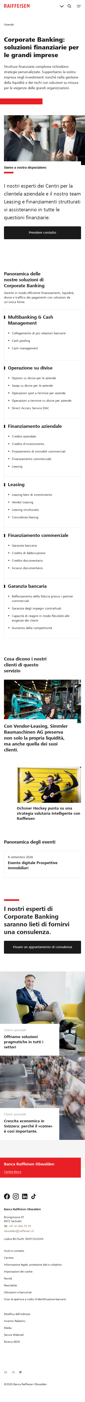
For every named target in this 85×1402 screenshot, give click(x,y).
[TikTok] (34, 1196)
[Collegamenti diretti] (62, 6)
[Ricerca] (69, 6)
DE (5, 1372)
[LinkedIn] (25, 1196)
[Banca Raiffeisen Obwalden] (17, 6)
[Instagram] (16, 1196)
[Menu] (79, 6)
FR (13, 1372)
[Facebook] (7, 1196)
